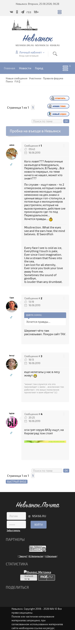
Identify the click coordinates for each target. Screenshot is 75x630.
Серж (12, 298)
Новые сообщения (16, 78)
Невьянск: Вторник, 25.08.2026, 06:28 (37, 3)
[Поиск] (55, 54)
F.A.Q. (18, 81)
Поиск (9, 81)
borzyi (11, 355)
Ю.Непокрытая (36, 556)
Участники (35, 78)
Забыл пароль (13, 530)
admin (11, 145)
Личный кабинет (30, 52)
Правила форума (53, 78)
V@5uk (11, 413)
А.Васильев (51, 556)
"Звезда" (23, 556)
